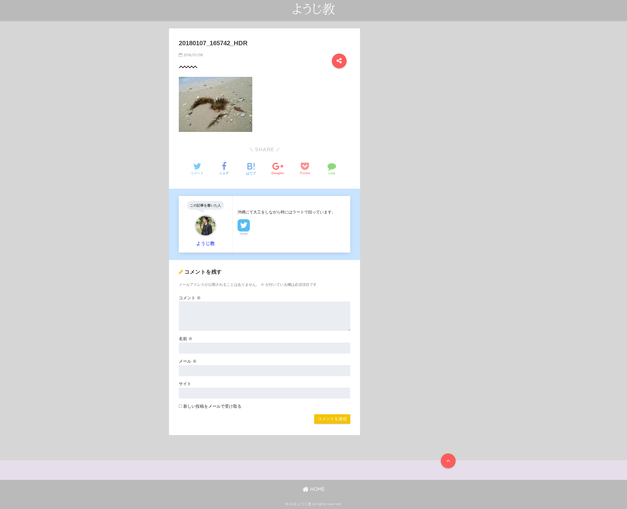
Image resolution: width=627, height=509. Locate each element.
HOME (317, 489)
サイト (185, 384)
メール (188, 361)
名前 (186, 338)
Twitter (243, 233)
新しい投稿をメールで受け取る (212, 406)
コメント (190, 298)
